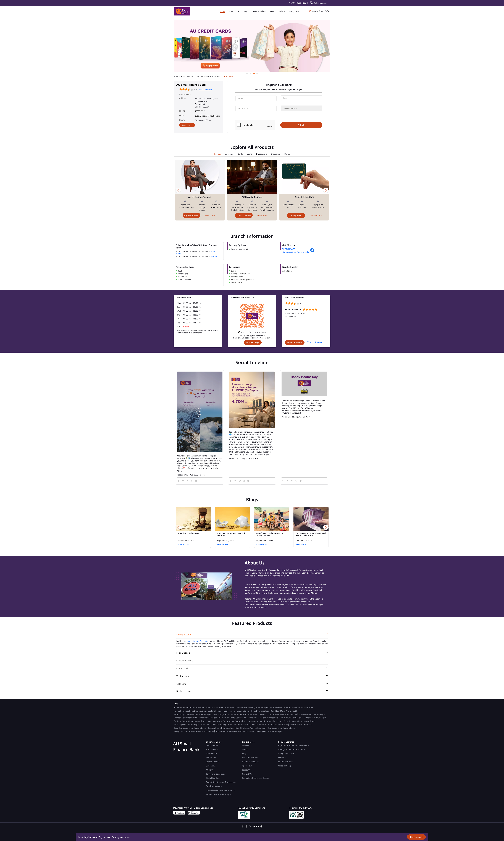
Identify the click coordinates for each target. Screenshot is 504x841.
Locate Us (246, 770)
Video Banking (284, 765)
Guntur (217, 76)
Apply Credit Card (286, 753)
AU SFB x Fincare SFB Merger (218, 794)
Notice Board (211, 753)
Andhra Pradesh (203, 76)
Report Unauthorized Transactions (221, 782)
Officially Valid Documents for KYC (221, 790)
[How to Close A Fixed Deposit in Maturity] (232, 519)
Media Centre (212, 745)
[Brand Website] (261, 826)
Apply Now (296, 215)
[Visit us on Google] (246, 826)
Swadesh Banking (214, 786)
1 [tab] (247, 73)
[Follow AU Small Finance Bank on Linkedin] (254, 826)
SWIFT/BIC (210, 765)
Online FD (282, 757)
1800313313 (200, 111)
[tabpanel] (252, 46)
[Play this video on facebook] (199, 412)
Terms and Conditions (215, 774)
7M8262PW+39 (288, 249)
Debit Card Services (250, 761)
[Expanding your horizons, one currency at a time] (252, 400)
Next (326, 190)
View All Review (205, 89)
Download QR (252, 342)
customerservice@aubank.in (207, 116)
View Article (183, 544)
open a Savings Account (196, 641)
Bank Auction (212, 749)
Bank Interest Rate (250, 757)
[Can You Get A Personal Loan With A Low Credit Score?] (311, 519)
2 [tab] (250, 73)
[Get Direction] (312, 251)
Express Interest (191, 215)
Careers (245, 745)
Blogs (244, 753)
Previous (178, 190)
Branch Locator (212, 761)
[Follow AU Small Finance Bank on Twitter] (250, 826)
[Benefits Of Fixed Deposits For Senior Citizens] (271, 519)
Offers (245, 749)
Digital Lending (213, 778)
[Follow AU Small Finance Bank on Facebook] (243, 826)
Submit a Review (294, 342)
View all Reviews (314, 342)
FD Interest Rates (286, 761)
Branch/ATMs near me (183, 76)
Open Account (416, 837)
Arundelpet (287, 271)
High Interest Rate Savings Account (293, 745)
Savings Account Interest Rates (292, 749)
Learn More (210, 215)
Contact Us (247, 774)
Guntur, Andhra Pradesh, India (295, 252)
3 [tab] (253, 73)
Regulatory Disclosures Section (255, 778)
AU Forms (210, 770)
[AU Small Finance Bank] (182, 11)
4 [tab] (257, 73)
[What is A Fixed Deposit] (193, 519)
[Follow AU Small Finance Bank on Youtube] (257, 826)
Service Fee (211, 757)
